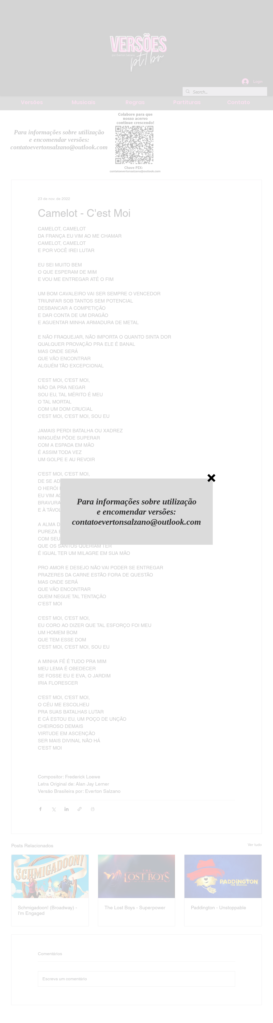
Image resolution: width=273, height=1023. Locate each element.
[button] (211, 478)
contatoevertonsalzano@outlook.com (136, 522)
